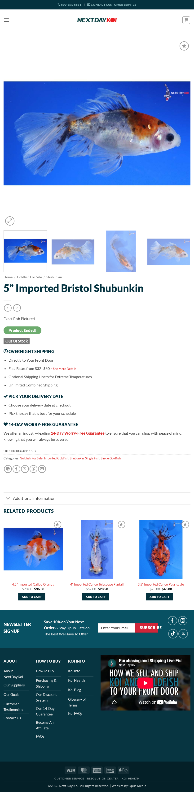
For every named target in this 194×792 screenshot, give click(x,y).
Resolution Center (103, 778)
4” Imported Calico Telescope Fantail (97, 584)
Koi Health (130, 778)
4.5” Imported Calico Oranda (33, 584)
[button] (6, 20)
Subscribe (149, 627)
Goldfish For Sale (29, 277)
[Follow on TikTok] (173, 633)
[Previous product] (17, 308)
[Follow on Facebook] (172, 620)
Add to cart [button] (32, 596)
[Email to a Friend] (42, 469)
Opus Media (137, 786)
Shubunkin (54, 277)
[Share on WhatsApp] (8, 469)
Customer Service (69, 778)
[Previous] (13, 133)
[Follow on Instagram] (183, 620)
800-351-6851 (71, 4)
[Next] (180, 133)
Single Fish (92, 458)
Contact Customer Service (113, 4)
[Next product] (7, 308)
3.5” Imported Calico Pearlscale (161, 584)
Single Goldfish (111, 458)
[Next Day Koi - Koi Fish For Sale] (97, 20)
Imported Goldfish (56, 458)
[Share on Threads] (33, 469)
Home (8, 277)
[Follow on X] (183, 633)
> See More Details (63, 369)
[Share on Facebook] (16, 469)
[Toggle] (8, 499)
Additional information (34, 498)
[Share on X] (25, 469)
